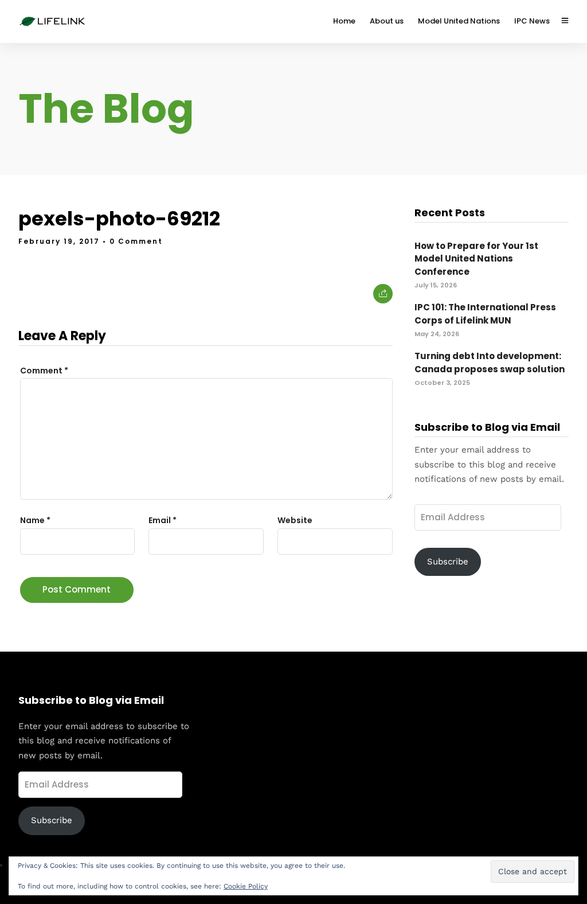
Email (162, 520)
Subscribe (447, 561)
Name (35, 520)
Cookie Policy (246, 886)
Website (294, 520)
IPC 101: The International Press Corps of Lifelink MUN (485, 313)
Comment (44, 370)
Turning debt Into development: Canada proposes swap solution (489, 362)
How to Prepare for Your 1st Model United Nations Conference (476, 259)
